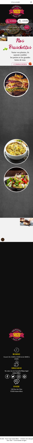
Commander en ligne (20, 440)
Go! (26, 27)
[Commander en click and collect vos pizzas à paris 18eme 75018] (21, 35)
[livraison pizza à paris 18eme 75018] (16, 335)
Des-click (9, 440)
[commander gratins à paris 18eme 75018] (16, 152)
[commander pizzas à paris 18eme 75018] (3, 35)
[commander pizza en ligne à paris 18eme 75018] (16, 29)
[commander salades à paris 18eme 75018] (16, 179)
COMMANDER (20, 64)
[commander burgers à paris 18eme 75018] (16, 84)
